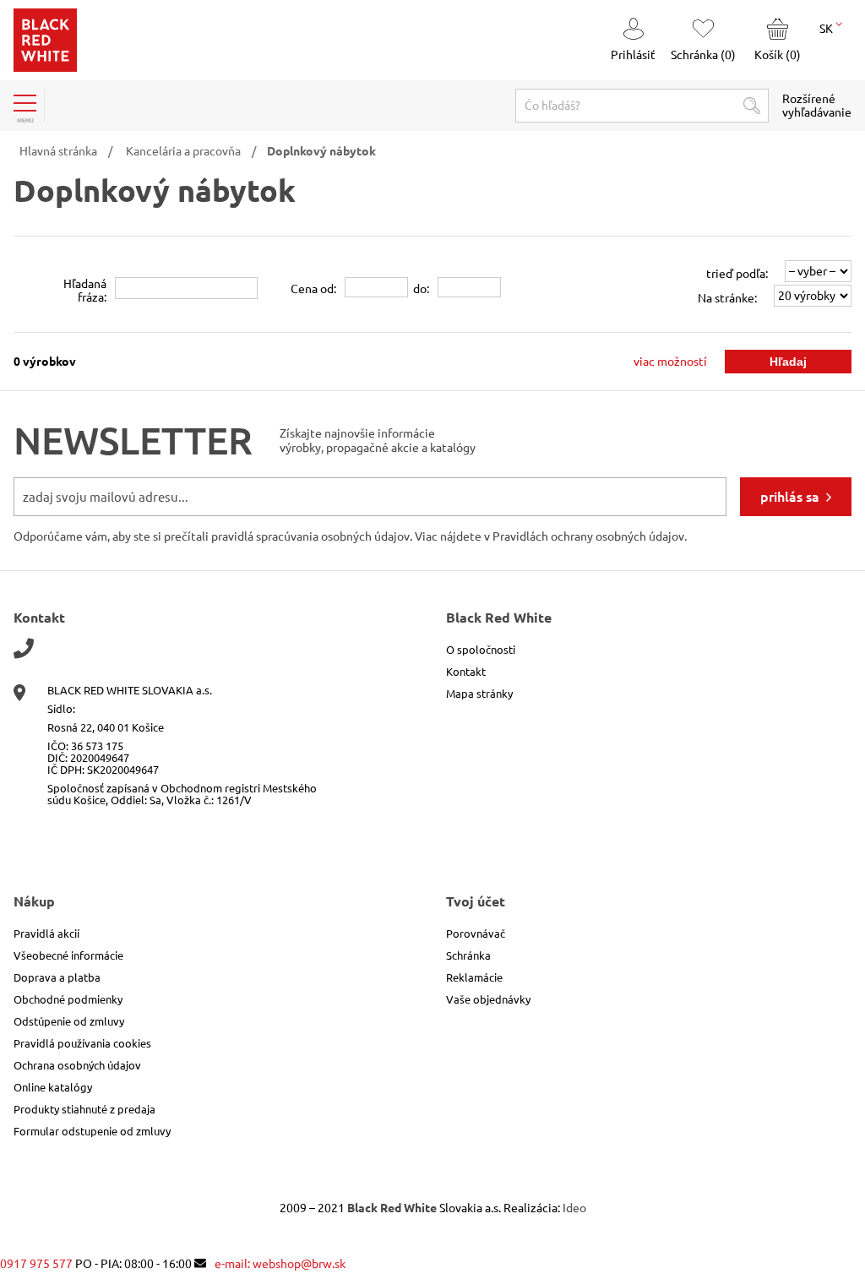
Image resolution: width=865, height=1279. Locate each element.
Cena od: (313, 289)
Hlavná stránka (58, 151)
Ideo (574, 1208)
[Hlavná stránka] (45, 67)
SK (827, 28)
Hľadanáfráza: (84, 290)
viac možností (670, 361)
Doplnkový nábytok (321, 151)
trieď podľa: (737, 273)
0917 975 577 (36, 1264)
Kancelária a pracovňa (183, 151)
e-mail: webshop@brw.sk (280, 1264)
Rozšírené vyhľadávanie (816, 105)
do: (421, 289)
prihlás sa (789, 496)
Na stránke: (727, 298)
